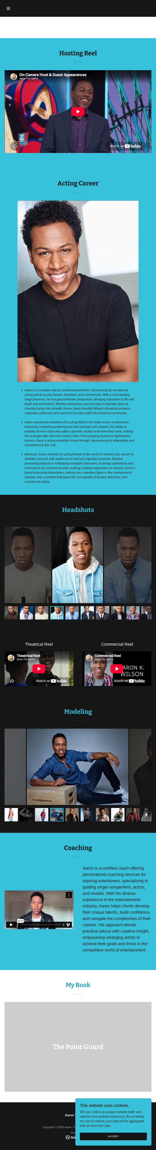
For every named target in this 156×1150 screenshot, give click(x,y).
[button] (16, 8)
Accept (113, 1136)
